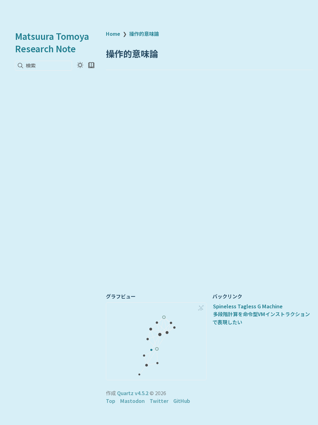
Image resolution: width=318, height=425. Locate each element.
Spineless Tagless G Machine (248, 306)
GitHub (181, 400)
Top (110, 400)
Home (113, 33)
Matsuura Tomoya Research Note (52, 42)
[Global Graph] (201, 308)
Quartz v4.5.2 (132, 393)
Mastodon (132, 400)
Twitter (159, 400)
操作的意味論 (144, 33)
